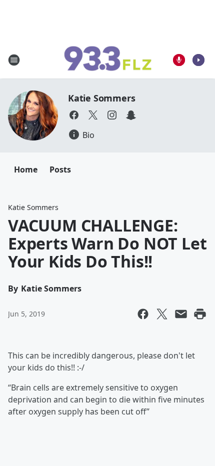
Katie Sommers (101, 98)
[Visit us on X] (93, 115)
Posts (60, 169)
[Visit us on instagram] (112, 115)
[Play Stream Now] (198, 60)
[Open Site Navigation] (14, 60)
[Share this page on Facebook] (143, 314)
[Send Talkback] (179, 60)
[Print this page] (200, 314)
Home (26, 169)
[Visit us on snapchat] (131, 115)
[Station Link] (107, 60)
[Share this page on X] (162, 314)
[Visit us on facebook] (74, 115)
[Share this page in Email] (181, 314)
